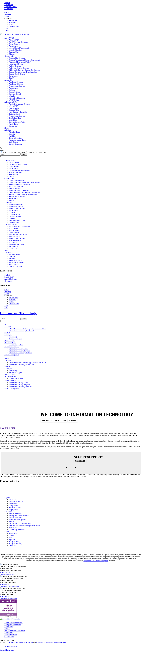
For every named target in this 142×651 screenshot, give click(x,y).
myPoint (12, 540)
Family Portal (13, 124)
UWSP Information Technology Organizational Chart (27, 329)
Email (11, 538)
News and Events (15, 508)
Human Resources (15, 518)
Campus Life (9, 56)
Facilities (12, 136)
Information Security (11, 347)
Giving (6, 12)
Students (7, 3)
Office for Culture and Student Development (24, 70)
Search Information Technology (14, 152)
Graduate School (15, 94)
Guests (72, 420)
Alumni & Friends (10, 7)
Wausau (11, 24)
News (6, 128)
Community (8, 9)
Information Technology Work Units (21, 331)
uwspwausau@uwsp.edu (9, 598)
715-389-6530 (5, 584)
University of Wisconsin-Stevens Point (19, 642)
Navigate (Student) (15, 544)
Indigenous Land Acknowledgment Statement (25, 526)
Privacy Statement (10, 635)
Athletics (7, 130)
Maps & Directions (15, 50)
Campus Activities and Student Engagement (24, 60)
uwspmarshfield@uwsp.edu (10, 586)
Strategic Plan (14, 52)
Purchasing (13, 337)
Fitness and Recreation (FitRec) (20, 62)
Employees (8, 335)
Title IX (11, 78)
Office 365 (12, 546)
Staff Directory (14, 142)
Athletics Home (14, 132)
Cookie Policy (9, 637)
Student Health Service (17, 74)
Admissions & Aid (10, 102)
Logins (6, 16)
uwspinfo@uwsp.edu (7, 574)
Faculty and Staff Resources (19, 516)
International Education (17, 98)
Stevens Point (13, 20)
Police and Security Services (19, 68)
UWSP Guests (9, 341)
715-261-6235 (5, 596)
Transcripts (13, 528)
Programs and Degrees (17, 86)
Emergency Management (17, 520)
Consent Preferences (7, 650)
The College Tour (15, 118)
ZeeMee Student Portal (17, 122)
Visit (6, 28)
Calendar (12, 134)
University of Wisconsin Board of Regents (51, 642)
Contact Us (13, 126)
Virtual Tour (13, 120)
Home (6, 325)
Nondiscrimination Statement (14, 631)
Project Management (11, 355)
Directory (7, 14)
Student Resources (15, 514)
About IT (7, 327)
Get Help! (80, 461)
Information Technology (18, 313)
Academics (8, 80)
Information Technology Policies (20, 353)
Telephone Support (15, 339)
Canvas (11, 536)
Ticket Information (15, 138)
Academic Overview (16, 82)
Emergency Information (12, 625)
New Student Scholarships (18, 112)
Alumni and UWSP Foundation (20, 524)
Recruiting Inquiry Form (17, 140)
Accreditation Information (13, 623)
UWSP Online (14, 26)
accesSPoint (13, 534)
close (2, 150)
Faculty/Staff (8, 5)
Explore (7, 498)
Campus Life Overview (17, 58)
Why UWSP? (14, 106)
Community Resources (17, 530)
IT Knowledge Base (16, 345)
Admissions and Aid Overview (20, 104)
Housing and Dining (16, 64)
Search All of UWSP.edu (37, 152)
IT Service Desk (10, 343)
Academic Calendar (16, 84)
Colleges (12, 90)
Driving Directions (15, 144)
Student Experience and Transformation (23, 72)
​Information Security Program (19, 351)
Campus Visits (14, 110)
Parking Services (15, 66)
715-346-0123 (5, 572)
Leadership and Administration (19, 48)
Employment (13, 510)
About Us (12, 500)
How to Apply (14, 108)
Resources (8, 512)
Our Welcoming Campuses (18, 42)
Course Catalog (14, 92)
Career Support (14, 44)
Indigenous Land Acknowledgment (96, 561)
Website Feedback (10, 646)
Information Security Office (18, 349)
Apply (6, 30)
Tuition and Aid (14, 114)
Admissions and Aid (16, 502)
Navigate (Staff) (14, 542)
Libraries (12, 96)
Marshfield (12, 22)
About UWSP (9, 38)
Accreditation (13, 46)
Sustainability (13, 76)
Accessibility (8, 633)
